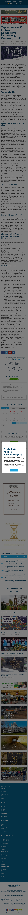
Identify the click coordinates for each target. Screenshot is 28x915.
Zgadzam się (14, 470)
